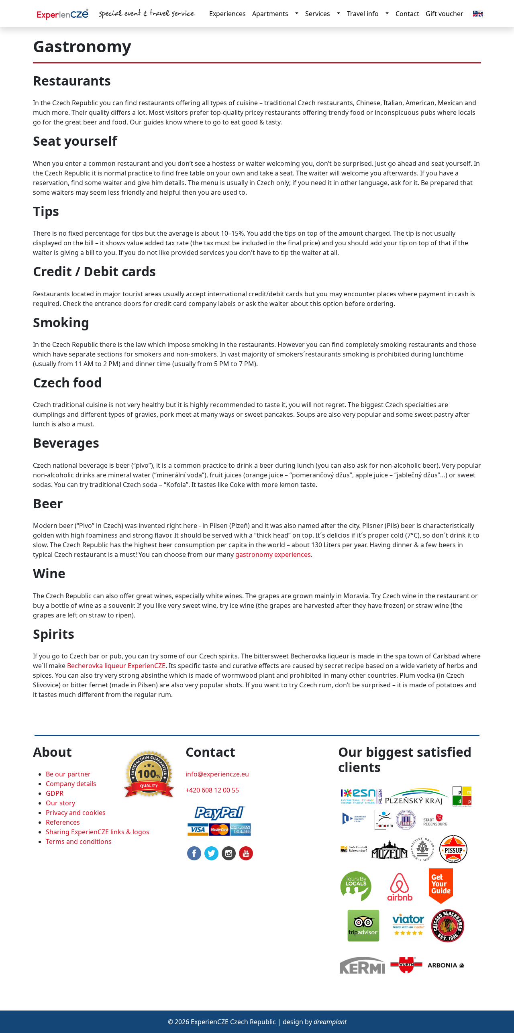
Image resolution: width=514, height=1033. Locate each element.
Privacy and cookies (76, 812)
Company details (71, 783)
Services (317, 13)
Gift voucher (444, 13)
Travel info (363, 13)
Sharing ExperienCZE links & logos (97, 831)
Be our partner (68, 774)
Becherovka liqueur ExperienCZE (116, 665)
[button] (478, 12)
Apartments (270, 13)
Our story (60, 803)
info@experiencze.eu (217, 774)
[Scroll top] (491, 1010)
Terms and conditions (79, 841)
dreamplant (330, 1021)
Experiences (227, 13)
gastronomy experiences (273, 554)
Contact (407, 13)
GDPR (54, 793)
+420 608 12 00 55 (212, 790)
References (63, 822)
